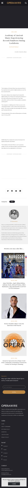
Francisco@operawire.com (7, 470)
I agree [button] (14, 483)
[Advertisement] (14, 70)
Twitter (4, 449)
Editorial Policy (5, 429)
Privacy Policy (5, 437)
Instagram (5, 453)
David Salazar (15, 47)
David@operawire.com (6, 474)
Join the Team (4, 434)
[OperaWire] (14, 3)
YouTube (5, 456)
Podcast (5, 459)
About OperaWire (5, 426)
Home (2, 423)
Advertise (3, 431)
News (12, 201)
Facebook (5, 446)
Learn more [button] (17, 481)
